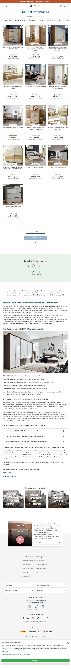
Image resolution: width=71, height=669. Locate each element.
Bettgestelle (7, 20)
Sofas (60, 20)
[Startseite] (35, 6)
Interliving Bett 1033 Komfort (35, 167)
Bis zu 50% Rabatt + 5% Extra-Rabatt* (38, 1)
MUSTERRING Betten (9, 476)
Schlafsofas (26, 576)
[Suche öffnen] (6, 6)
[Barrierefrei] (61, 6)
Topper (41, 20)
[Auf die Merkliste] (21, 26)
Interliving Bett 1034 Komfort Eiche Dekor (35, 86)
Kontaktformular (16, 457)
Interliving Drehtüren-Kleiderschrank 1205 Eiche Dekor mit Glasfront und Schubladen (35, 49)
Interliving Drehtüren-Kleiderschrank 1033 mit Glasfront (58, 87)
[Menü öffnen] (3, 6)
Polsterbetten (26, 564)
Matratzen (32, 20)
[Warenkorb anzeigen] (68, 6)
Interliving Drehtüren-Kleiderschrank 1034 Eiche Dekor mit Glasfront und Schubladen (58, 49)
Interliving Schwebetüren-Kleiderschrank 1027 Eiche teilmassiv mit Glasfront (13, 168)
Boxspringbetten (20, 20)
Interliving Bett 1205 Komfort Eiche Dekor (13, 127)
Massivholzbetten (41, 564)
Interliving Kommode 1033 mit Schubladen (13, 207)
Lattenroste (51, 20)
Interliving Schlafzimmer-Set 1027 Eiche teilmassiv (58, 128)
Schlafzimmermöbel (28, 560)
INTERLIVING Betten (9, 473)
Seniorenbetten (41, 568)
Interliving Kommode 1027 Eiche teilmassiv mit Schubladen (35, 128)
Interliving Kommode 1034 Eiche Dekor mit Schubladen (13, 48)
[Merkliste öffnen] (64, 6)
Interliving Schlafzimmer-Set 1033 (58, 167)
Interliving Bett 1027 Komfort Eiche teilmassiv (13, 87)
